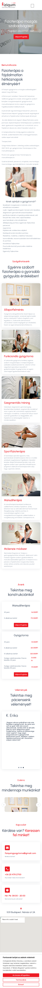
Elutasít (21, 984)
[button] (32, 5)
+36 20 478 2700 (13, 874)
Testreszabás (21, 980)
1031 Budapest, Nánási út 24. (21, 912)
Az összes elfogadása (21, 975)
